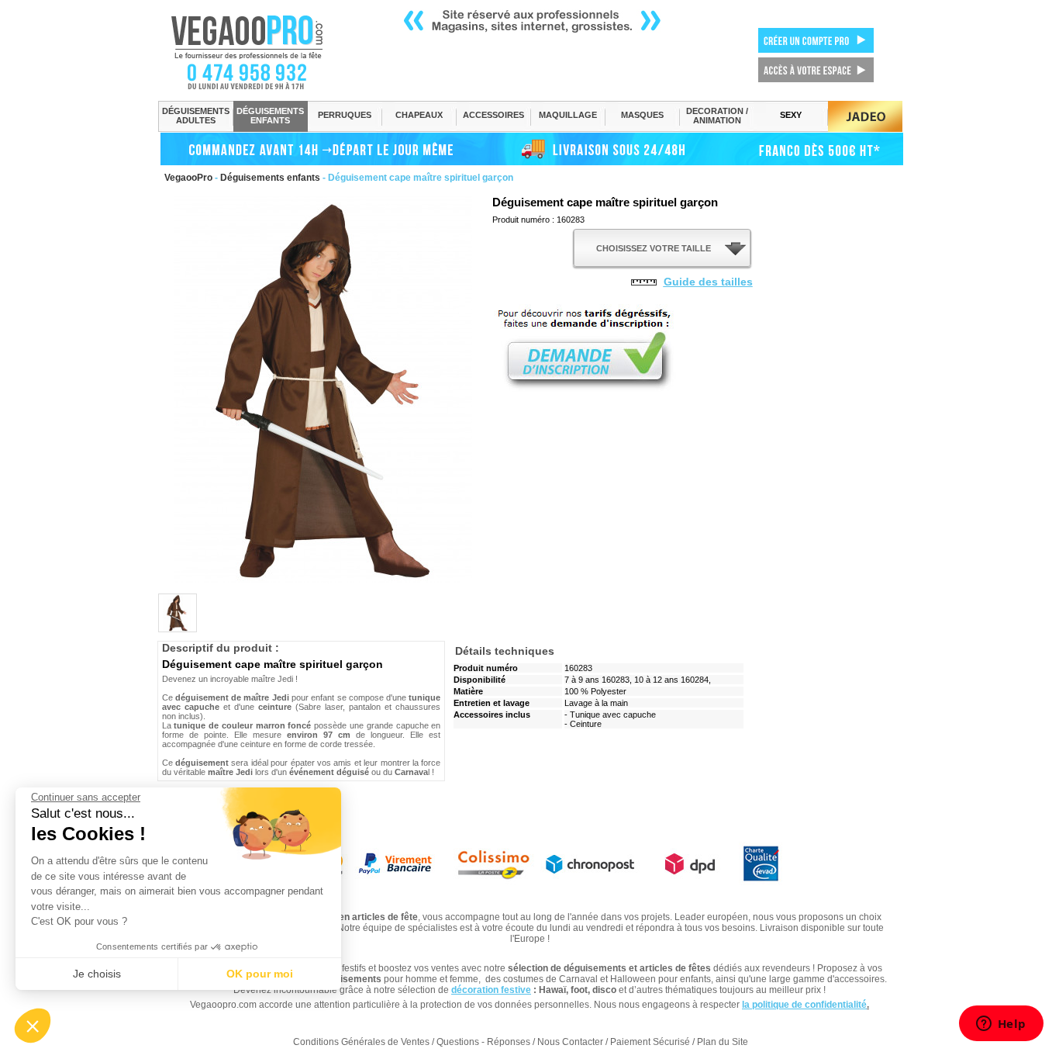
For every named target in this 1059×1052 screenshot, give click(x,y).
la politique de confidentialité (804, 1004)
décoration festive (491, 990)
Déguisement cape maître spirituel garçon (605, 202)
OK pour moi (259, 973)
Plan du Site (722, 1041)
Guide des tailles (708, 281)
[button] (32, 1025)
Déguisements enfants (270, 177)
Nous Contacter (570, 1041)
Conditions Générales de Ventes (361, 1041)
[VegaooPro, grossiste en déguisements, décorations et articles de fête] (263, 52)
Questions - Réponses (483, 1041)
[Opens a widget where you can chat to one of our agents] (1000, 1024)
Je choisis (97, 973)
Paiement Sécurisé (650, 1041)
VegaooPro (188, 177)
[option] (177, 612)
